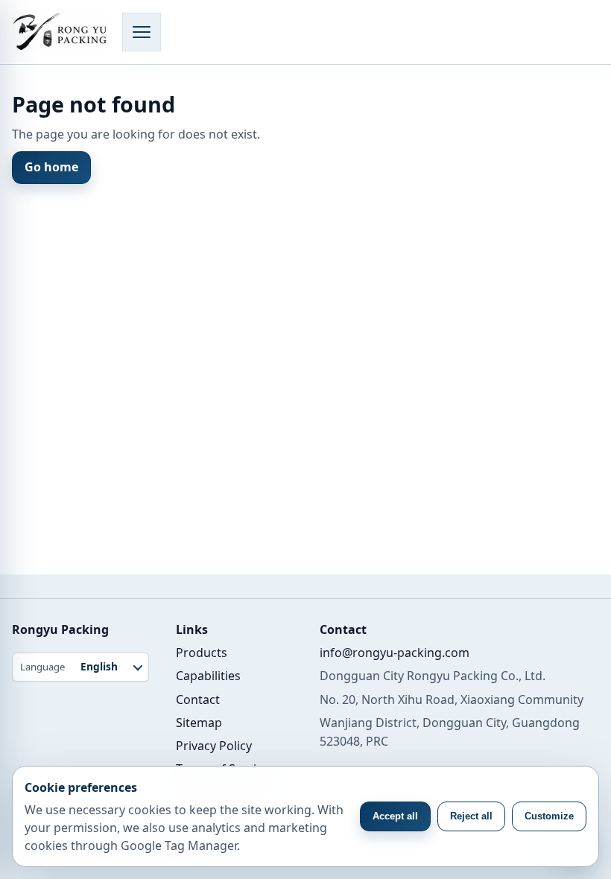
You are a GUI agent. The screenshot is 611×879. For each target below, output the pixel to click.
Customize (549, 816)
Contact (198, 699)
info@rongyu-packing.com (394, 652)
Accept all (395, 816)
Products (201, 652)
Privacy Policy (214, 745)
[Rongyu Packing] (59, 32)
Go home (51, 167)
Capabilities (208, 675)
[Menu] (141, 32)
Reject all (471, 816)
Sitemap (199, 722)
